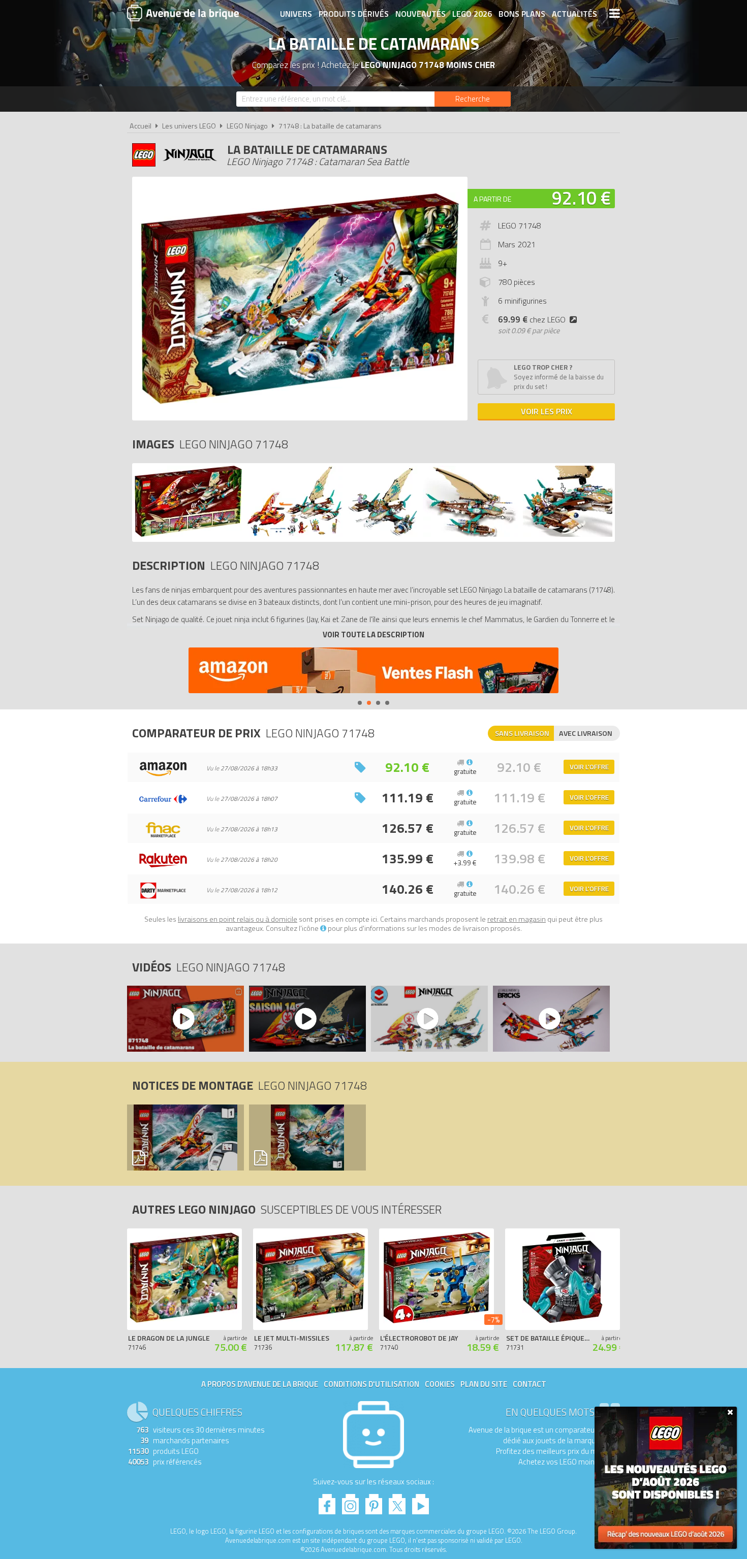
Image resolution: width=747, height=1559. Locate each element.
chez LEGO (532, 319)
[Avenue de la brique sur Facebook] (327, 1501)
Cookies (440, 1384)
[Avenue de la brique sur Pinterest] (374, 1501)
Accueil (140, 126)
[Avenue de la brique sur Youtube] (420, 1501)
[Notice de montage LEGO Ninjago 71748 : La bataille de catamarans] (185, 1138)
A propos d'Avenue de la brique (259, 1384)
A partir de (492, 198)
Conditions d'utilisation (371, 1384)
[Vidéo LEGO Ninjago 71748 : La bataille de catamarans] (185, 1019)
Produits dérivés (354, 14)
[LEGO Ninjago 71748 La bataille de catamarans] (188, 534)
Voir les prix (546, 411)
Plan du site (483, 1384)
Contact (529, 1384)
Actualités (574, 14)
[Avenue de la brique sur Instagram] (350, 1501)
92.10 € (581, 198)
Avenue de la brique (183, 12)
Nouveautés (420, 14)
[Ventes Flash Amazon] (373, 671)
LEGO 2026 (472, 14)
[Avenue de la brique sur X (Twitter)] (397, 1501)
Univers (296, 14)
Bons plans (522, 14)
